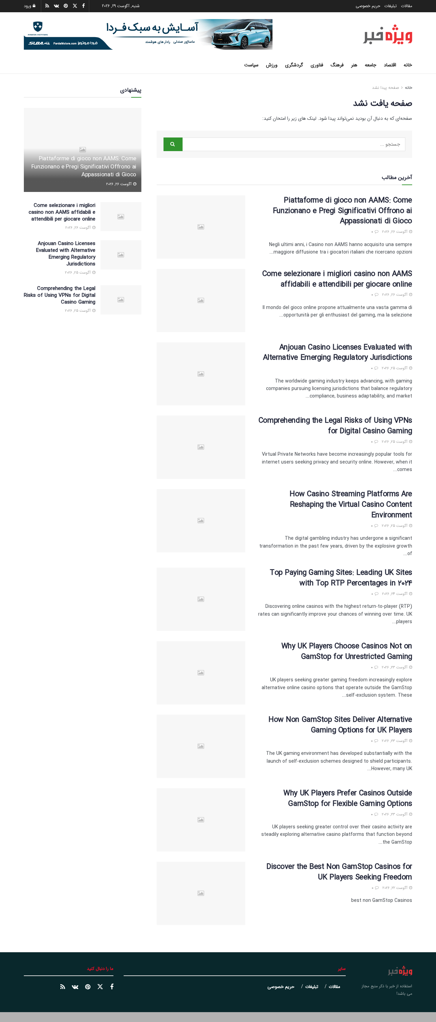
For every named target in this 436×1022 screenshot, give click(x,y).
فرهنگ (337, 65)
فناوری (317, 65)
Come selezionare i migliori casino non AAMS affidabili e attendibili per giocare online (337, 279)
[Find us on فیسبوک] (111, 987)
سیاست (251, 65)
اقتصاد (390, 65)
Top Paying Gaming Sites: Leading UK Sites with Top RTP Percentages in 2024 (341, 578)
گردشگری (294, 65)
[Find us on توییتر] (100, 987)
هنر (354, 65)
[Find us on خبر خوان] (62, 987)
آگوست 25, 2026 (395, 368)
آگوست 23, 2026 (395, 667)
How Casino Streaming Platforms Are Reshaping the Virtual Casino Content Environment (351, 504)
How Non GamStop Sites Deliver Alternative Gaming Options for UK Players (340, 725)
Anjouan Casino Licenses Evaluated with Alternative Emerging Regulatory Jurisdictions (337, 353)
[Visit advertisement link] (148, 34)
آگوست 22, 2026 (395, 888)
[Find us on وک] (75, 987)
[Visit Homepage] (387, 34)
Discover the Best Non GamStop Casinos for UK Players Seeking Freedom (339, 872)
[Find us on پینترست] (87, 987)
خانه (408, 65)
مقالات (406, 6)
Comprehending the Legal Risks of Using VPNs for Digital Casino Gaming (335, 426)
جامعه (370, 65)
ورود (28, 6)
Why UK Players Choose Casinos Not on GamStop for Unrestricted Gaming (346, 651)
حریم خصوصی (368, 6)
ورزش (272, 65)
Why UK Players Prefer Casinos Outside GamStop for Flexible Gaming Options (347, 799)
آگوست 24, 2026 (395, 594)
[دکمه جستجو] (26, 65)
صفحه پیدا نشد (385, 87)
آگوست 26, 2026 (395, 232)
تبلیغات (390, 6)
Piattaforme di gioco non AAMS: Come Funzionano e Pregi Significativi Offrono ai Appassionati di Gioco (342, 211)
